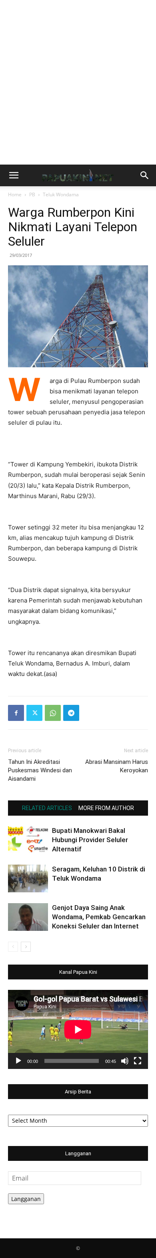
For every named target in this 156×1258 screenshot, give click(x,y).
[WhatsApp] (53, 713)
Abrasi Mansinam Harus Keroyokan (116, 766)
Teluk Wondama (61, 194)
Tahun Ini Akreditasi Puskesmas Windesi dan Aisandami (40, 770)
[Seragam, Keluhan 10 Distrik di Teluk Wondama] (28, 878)
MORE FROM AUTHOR (106, 808)
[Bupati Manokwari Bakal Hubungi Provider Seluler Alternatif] (28, 840)
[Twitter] (34, 713)
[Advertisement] (78, 82)
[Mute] (125, 1061)
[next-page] (26, 947)
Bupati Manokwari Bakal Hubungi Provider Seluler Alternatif (90, 839)
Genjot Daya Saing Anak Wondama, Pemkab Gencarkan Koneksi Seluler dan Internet (99, 917)
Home (15, 194)
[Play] (18, 1061)
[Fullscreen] (138, 1061)
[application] (78, 1029)
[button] (13, 175)
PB (32, 194)
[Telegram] (71, 713)
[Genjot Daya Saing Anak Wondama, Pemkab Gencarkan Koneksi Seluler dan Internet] (28, 917)
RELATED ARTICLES (47, 808)
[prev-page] (13, 947)
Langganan (26, 1199)
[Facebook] (16, 713)
